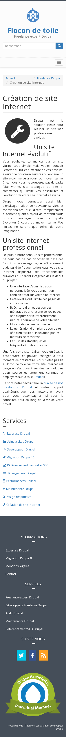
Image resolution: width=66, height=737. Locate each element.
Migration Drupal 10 (20, 457)
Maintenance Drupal (20, 489)
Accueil (10, 78)
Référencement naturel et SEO (28, 465)
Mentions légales (17, 566)
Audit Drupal (14, 613)
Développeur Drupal (21, 449)
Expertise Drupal (18, 434)
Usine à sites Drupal (20, 441)
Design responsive (18, 497)
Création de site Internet (23, 505)
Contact (11, 574)
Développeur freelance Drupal (26, 605)
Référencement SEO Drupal (24, 629)
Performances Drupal (21, 481)
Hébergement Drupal (21, 473)
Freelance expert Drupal (22, 597)
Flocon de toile (33, 29)
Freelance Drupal (48, 78)
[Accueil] (33, 15)
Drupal (39, 377)
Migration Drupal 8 (19, 558)
